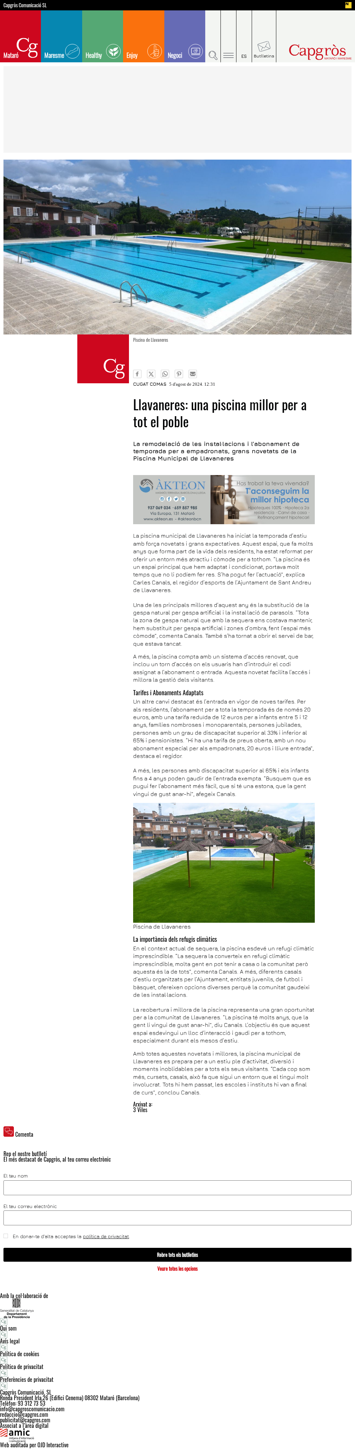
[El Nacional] (348, 5)
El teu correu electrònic (30, 1206)
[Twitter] (151, 374)
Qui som (8, 1328)
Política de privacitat (21, 1366)
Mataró (10, 55)
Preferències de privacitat (26, 1379)
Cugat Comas (149, 384)
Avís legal (10, 1341)
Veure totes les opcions (177, 1268)
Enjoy (132, 55)
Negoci (175, 55)
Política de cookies (19, 1354)
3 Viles (140, 1110)
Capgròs (312, 52)
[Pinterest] (179, 374)
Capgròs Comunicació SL (25, 5)
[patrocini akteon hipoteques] (223, 499)
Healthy (94, 55)
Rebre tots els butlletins (177, 1254)
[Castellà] (244, 36)
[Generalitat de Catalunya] (177, 1308)
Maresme (54, 55)
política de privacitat (106, 1236)
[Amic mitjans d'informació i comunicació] (177, 1435)
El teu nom (15, 1176)
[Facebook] (137, 374)
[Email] (193, 374)
